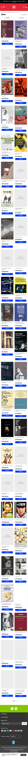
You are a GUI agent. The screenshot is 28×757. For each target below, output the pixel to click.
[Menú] (2, 7)
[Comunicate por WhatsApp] (4, 7)
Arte (15, 12)
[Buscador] (24, 7)
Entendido (23, 754)
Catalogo (5, 12)
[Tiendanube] (14, 752)
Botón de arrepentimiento (14, 750)
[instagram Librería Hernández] (12, 708)
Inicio (2, 12)
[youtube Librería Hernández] (16, 708)
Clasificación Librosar (10, 12)
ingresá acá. (21, 749)
